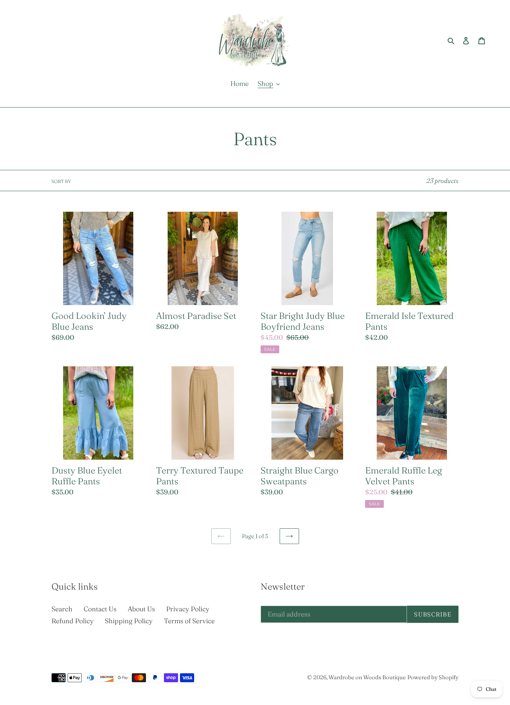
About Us (141, 609)
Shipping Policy (129, 621)
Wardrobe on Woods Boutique (367, 677)
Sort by (61, 181)
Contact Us (100, 609)
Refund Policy (73, 621)
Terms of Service (189, 621)
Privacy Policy (187, 609)
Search (62, 609)
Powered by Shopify (432, 677)
